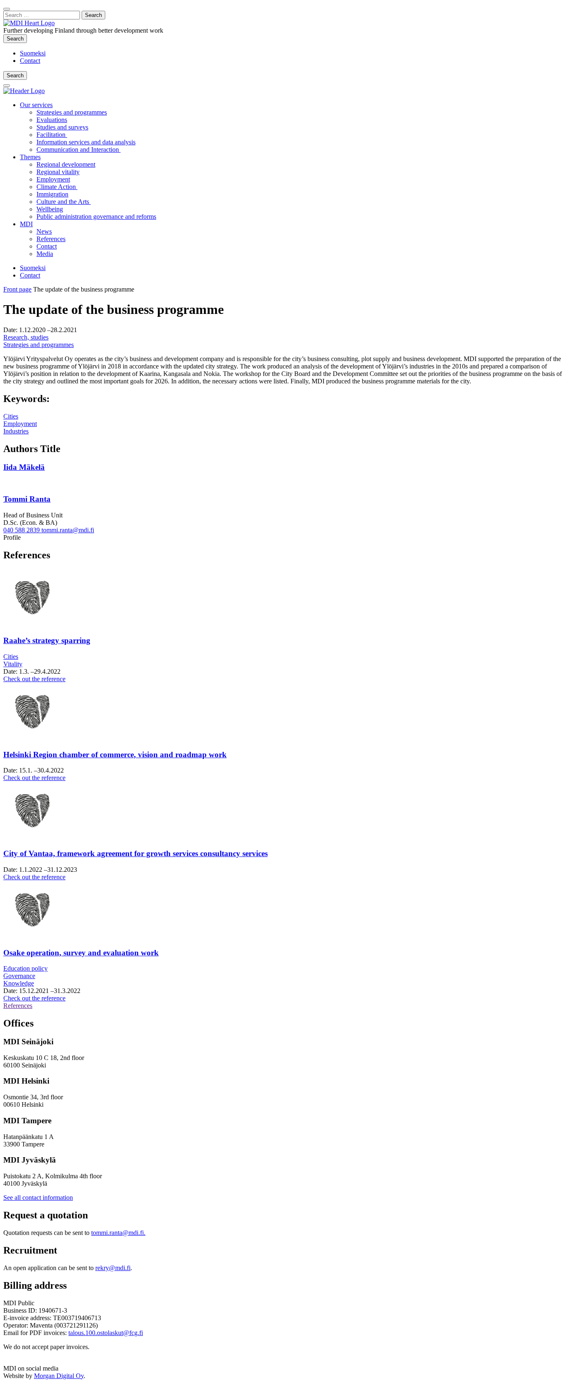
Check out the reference (34, 678)
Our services (36, 104)
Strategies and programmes (71, 112)
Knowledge (18, 983)
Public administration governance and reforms (96, 216)
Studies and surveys (62, 127)
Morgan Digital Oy (59, 1375)
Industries (16, 431)
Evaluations (51, 119)
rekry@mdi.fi (113, 1267)
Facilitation (51, 134)
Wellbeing (49, 209)
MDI (26, 223)
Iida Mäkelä (24, 467)
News (44, 231)
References (50, 238)
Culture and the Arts (63, 201)
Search (17, 38)
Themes (30, 156)
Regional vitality (58, 171)
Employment (53, 179)
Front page (17, 289)
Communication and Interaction (78, 149)
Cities (10, 416)
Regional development (65, 164)
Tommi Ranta (27, 499)
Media (44, 253)
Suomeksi (33, 53)
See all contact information (38, 1197)
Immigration (52, 194)
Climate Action (56, 186)
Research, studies (25, 337)
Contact (30, 60)
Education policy (25, 968)
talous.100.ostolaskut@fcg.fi (105, 1332)
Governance (19, 975)
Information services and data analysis (85, 142)
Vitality (12, 664)
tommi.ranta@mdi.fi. (118, 1232)
